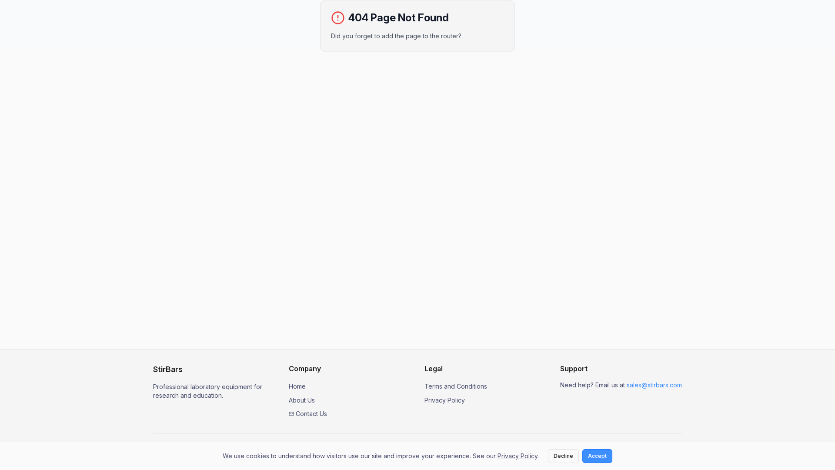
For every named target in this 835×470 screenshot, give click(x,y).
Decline (563, 456)
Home (297, 386)
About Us (302, 400)
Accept (597, 456)
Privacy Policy (444, 400)
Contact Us (311, 413)
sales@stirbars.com (654, 385)
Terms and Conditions (455, 386)
